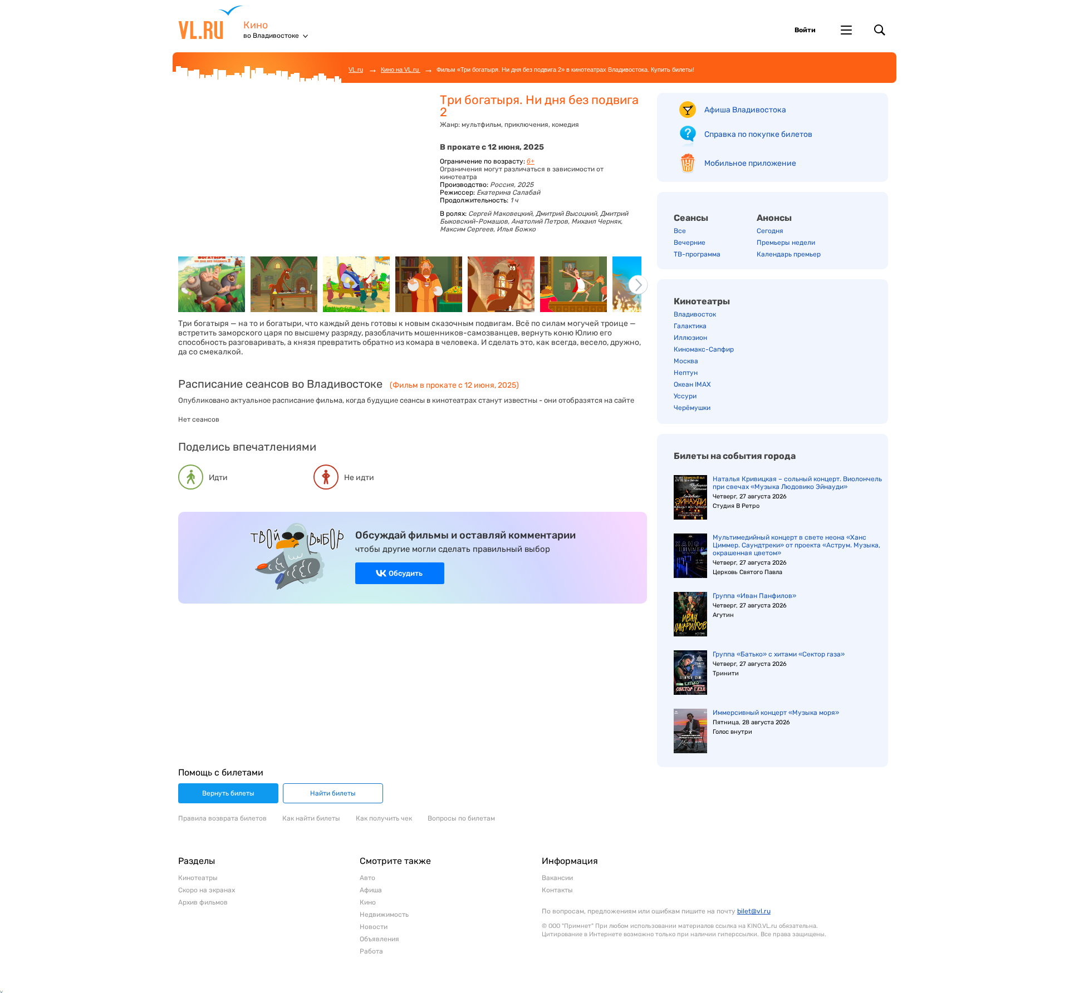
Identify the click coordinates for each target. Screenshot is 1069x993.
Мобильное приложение (750, 163)
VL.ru (210, 22)
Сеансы (691, 218)
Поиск (879, 30)
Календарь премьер (789, 254)
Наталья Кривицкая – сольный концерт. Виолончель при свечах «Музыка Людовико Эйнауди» (797, 483)
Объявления (379, 939)
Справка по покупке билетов (758, 134)
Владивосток (695, 314)
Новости (374, 927)
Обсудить (406, 573)
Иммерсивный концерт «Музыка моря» (776, 713)
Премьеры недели (786, 242)
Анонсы (774, 218)
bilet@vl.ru (754, 911)
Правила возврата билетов (222, 818)
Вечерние (689, 242)
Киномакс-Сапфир (704, 349)
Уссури (685, 396)
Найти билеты (333, 793)
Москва (686, 361)
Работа (371, 951)
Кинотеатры (702, 301)
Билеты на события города (735, 456)
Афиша (371, 890)
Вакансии (557, 878)
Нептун (686, 373)
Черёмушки (692, 408)
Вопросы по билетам (461, 818)
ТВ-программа (697, 254)
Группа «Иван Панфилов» (754, 596)
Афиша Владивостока (745, 110)
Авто (367, 878)
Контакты (557, 890)
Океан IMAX (692, 384)
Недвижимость (384, 914)
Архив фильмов (203, 902)
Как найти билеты (311, 818)
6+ (530, 161)
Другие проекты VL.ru (846, 30)
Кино (255, 25)
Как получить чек (384, 818)
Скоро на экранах (206, 890)
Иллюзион (690, 338)
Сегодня (770, 231)
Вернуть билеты (228, 793)
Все (680, 231)
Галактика (690, 326)
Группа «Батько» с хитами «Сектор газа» (779, 654)
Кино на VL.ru (400, 69)
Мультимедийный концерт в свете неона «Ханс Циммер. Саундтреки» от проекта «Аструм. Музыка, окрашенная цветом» (796, 545)
